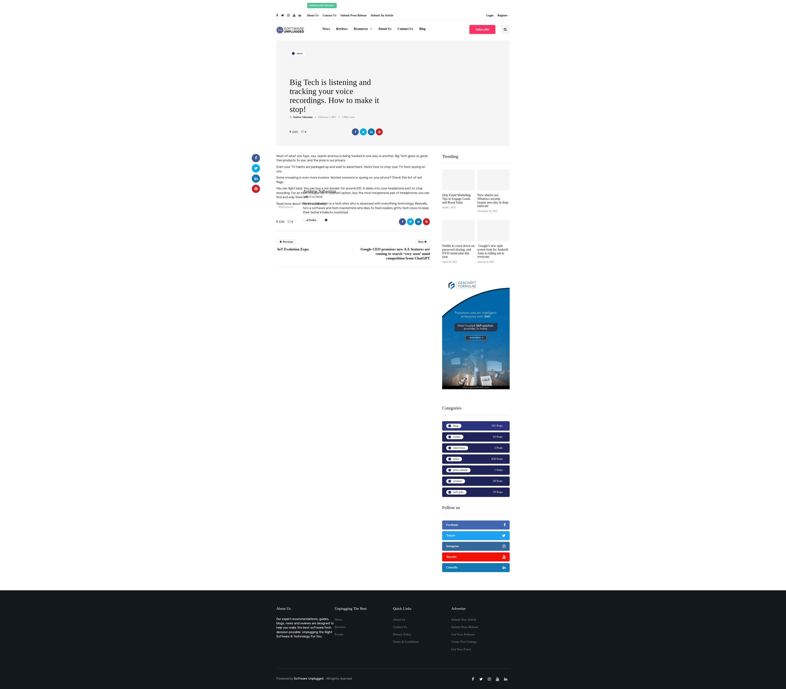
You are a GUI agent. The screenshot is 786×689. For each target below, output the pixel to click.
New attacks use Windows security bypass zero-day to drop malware (492, 200)
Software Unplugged (309, 678)
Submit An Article (382, 15)
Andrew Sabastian (303, 117)
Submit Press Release (353, 15)
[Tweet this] (363, 131)
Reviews (342, 29)
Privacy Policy (402, 634)
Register (503, 15)
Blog (422, 29)
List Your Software (463, 634)
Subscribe (482, 29)
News (326, 29)
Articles (311, 220)
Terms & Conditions (406, 641)
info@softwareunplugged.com (460, 5)
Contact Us (329, 15)
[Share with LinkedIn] (371, 131)
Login (490, 15)
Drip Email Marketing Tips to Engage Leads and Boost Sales (456, 198)
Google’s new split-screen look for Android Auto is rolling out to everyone (492, 251)
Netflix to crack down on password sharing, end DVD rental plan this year (458, 251)
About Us (312, 15)
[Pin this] (379, 131)
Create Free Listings (464, 641)
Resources (361, 29)
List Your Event (461, 649)
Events (339, 634)
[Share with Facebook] (355, 131)
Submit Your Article (463, 619)
